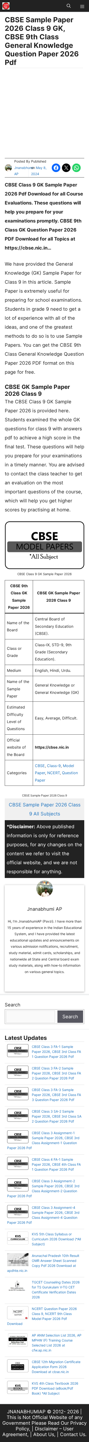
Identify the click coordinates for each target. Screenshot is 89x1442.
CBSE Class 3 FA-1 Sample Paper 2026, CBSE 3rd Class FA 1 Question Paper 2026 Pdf (56, 1052)
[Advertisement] (44, 113)
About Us (43, 1434)
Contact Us (72, 1434)
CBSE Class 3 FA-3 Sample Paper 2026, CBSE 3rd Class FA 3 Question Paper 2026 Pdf (56, 1095)
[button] (68, 6)
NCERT (53, 772)
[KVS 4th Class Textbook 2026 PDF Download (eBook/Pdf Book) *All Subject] (17, 1388)
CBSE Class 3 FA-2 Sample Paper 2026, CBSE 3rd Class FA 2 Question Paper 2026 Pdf (56, 1073)
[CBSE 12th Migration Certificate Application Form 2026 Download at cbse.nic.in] (17, 1366)
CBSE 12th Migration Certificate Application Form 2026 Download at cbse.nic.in (56, 1367)
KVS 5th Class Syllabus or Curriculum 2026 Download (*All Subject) (56, 1239)
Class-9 (54, 765)
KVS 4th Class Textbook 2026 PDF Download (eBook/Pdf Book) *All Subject (55, 1388)
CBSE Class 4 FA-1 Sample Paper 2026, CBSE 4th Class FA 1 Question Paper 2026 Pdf (56, 1164)
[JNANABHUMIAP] (5, 6)
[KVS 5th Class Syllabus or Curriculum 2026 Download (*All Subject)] (17, 1239)
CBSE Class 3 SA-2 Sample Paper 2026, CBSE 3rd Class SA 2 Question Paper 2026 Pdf (56, 1116)
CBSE (40, 765)
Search (12, 1005)
